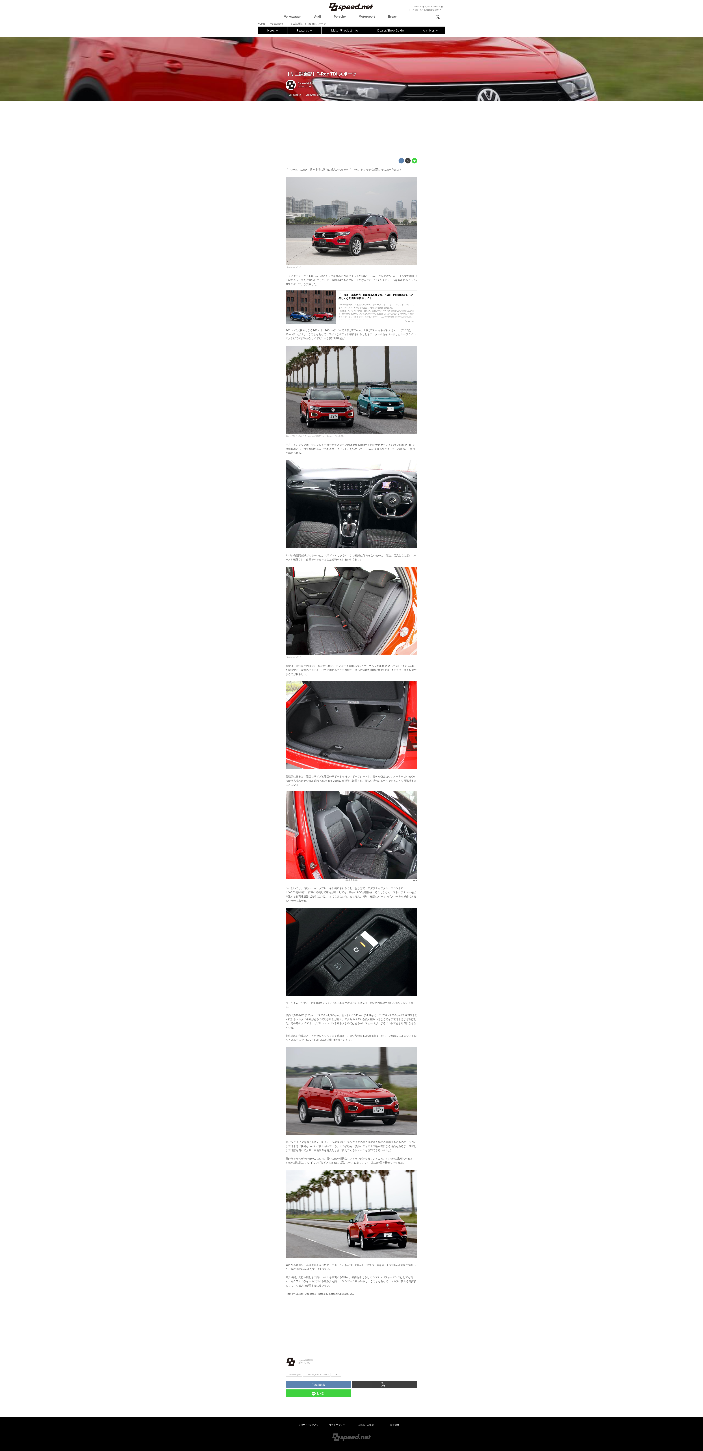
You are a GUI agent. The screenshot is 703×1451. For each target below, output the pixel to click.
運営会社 (394, 1425)
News (271, 30)
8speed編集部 (306, 83)
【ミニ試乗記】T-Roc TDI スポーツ (321, 73)
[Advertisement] (351, 129)
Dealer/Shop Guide (390, 30)
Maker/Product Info (344, 30)
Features (303, 30)
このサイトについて (308, 1425)
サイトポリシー (337, 1425)
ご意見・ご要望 (366, 1425)
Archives (429, 30)
